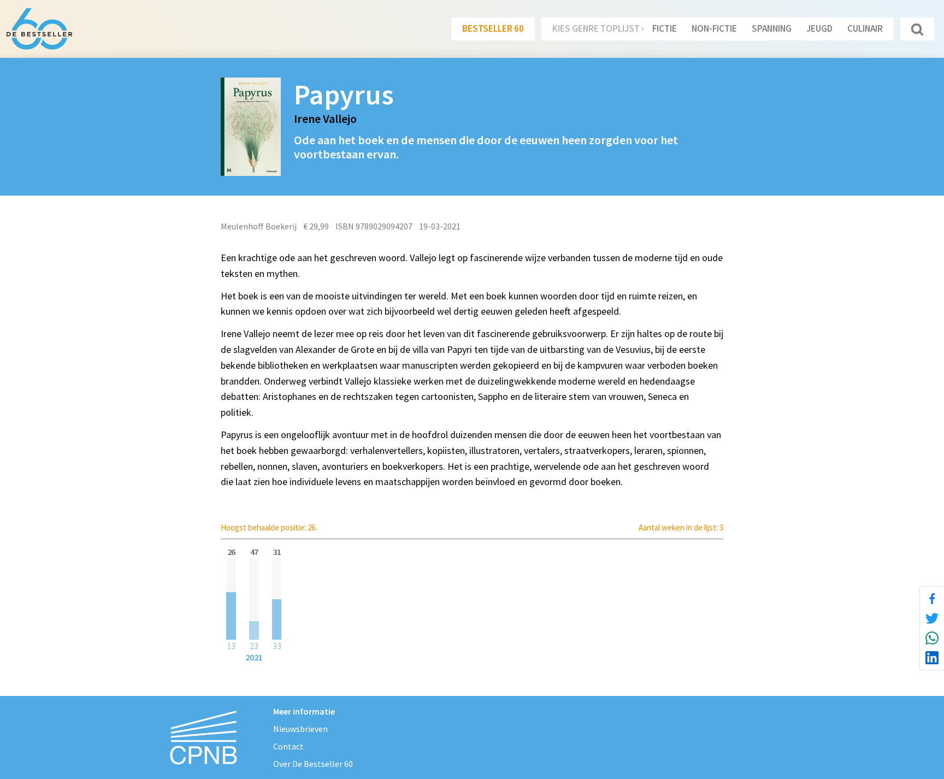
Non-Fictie (714, 28)
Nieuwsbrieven (300, 728)
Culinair (865, 28)
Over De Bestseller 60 (313, 763)
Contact (288, 746)
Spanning (772, 28)
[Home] (39, 29)
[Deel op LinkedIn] (932, 658)
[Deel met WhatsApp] (932, 638)
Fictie (664, 28)
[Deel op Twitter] (932, 618)
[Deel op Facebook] (932, 599)
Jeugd (819, 28)
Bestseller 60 (493, 28)
